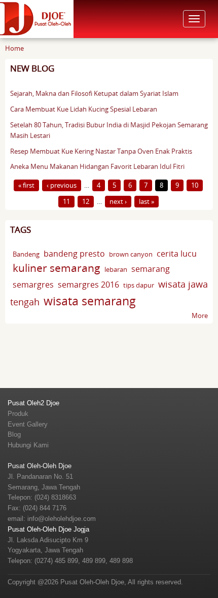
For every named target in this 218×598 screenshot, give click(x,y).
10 (194, 185)
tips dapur (138, 285)
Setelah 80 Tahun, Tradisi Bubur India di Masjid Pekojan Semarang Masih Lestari (109, 130)
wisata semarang (90, 301)
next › (118, 201)
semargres (33, 284)
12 (85, 201)
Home (14, 48)
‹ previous (62, 185)
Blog (14, 434)
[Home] (37, 18)
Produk (18, 413)
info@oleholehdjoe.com (61, 518)
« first (26, 185)
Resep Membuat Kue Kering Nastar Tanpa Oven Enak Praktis (101, 151)
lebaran (115, 269)
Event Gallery (28, 424)
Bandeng (26, 254)
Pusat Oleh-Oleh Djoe (39, 466)
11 (66, 201)
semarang (150, 268)
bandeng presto (74, 253)
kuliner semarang (56, 268)
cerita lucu (177, 253)
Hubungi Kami (28, 445)
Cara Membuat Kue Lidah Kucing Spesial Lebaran (83, 109)
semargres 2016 (88, 284)
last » (146, 201)
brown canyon (131, 254)
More (200, 315)
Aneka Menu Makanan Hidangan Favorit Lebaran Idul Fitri (97, 166)
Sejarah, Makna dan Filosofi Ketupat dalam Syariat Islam (94, 93)
